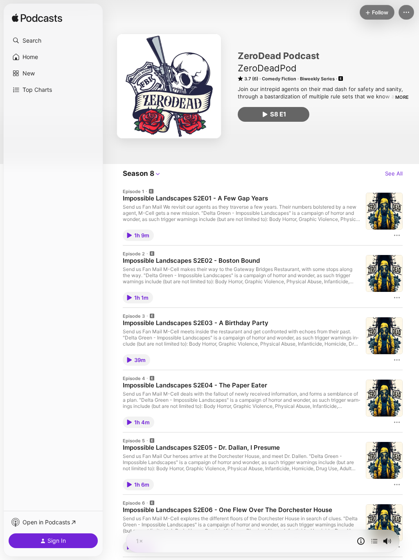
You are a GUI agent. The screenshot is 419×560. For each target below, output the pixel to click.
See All (394, 173)
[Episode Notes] (361, 541)
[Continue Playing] (374, 541)
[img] (37, 18)
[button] (53, 41)
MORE (402, 97)
